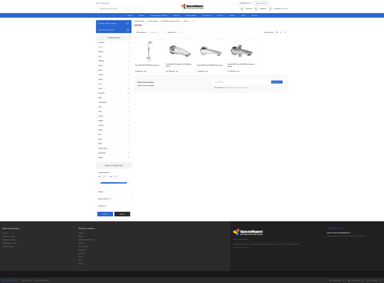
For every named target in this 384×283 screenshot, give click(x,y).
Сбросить (122, 214)
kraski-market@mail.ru (341, 233)
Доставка (177, 15)
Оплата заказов (191, 15)
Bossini (100, 65)
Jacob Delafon (102, 102)
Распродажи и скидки (9, 239)
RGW (100, 143)
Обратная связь (11, 280)
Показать (105, 214)
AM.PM (100, 47)
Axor (99, 56)
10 (128, 143)
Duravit (100, 79)
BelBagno (101, 61)
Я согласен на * (231, 87)
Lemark (100, 116)
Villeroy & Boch (103, 148)
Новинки (4, 233)
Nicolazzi (101, 125)
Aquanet (100, 51)
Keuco (100, 107)
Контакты (220, 15)
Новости (254, 15)
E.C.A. (100, 84)
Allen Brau (101, 42)
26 (128, 88)
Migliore (100, 120)
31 (128, 93)
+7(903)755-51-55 (26, 280)
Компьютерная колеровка (158, 15)
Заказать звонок (261, 3)
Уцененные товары (8, 246)
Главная (129, 15)
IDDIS (100, 97)
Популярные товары (8, 236)
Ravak (100, 139)
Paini (99, 134)
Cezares (100, 74)
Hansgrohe (101, 93)
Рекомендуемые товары (9, 243)
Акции (243, 15)
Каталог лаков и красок (107, 23)
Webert (100, 157)
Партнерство (207, 15)
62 (128, 56)
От (99, 176)
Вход (97, 3)
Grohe (100, 88)
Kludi (99, 111)
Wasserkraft (102, 153)
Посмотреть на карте (240, 247)
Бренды (141, 15)
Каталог (232, 15)
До (111, 176)
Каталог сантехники (106, 30)
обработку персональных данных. (236, 87)
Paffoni (100, 130)
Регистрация (105, 3)
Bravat (100, 70)
